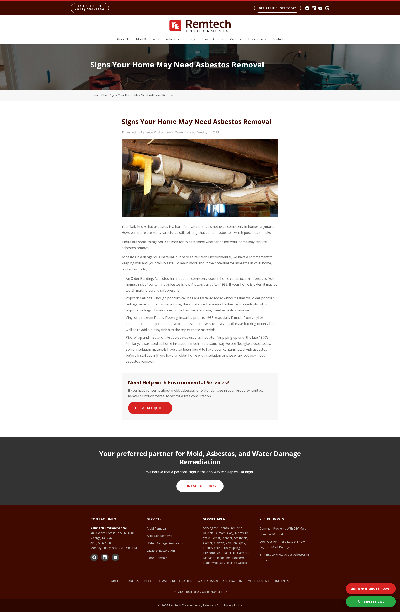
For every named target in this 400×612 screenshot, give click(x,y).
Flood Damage (157, 558)
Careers (235, 39)
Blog (192, 39)
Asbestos (172, 39)
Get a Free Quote (150, 408)
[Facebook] (307, 8)
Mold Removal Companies (268, 581)
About (116, 581)
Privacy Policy (233, 605)
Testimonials (257, 39)
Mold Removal (146, 39)
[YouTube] (320, 8)
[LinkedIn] (314, 8)
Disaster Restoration (161, 550)
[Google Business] (327, 8)
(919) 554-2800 (100, 543)
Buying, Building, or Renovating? (200, 592)
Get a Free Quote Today (277, 8)
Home (94, 95)
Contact (278, 39)
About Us (122, 39)
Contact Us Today (200, 486)
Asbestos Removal (159, 536)
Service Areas (211, 39)
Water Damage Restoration (165, 543)
